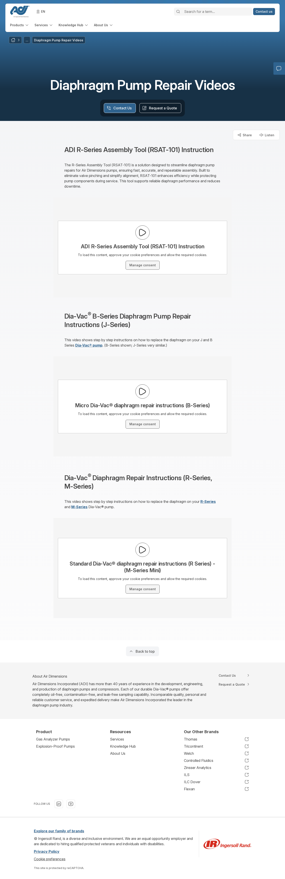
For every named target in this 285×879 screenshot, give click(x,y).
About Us (117, 753)
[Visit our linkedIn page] (59, 804)
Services (117, 739)
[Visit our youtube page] (71, 804)
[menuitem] (19, 25)
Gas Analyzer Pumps (53, 739)
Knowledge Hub (123, 746)
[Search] (178, 12)
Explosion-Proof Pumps (55, 746)
